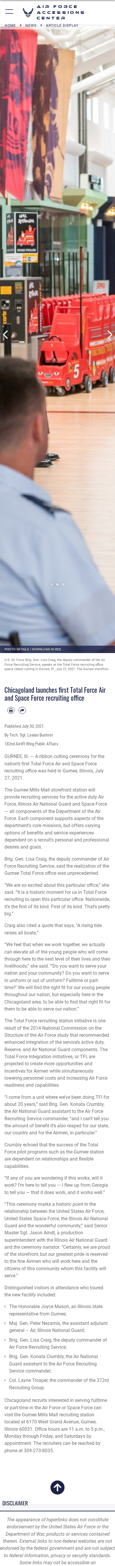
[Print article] (10, 710)
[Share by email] (22, 710)
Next (109, 334)
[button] (9, 12)
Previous (6, 334)
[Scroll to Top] (57, 1491)
